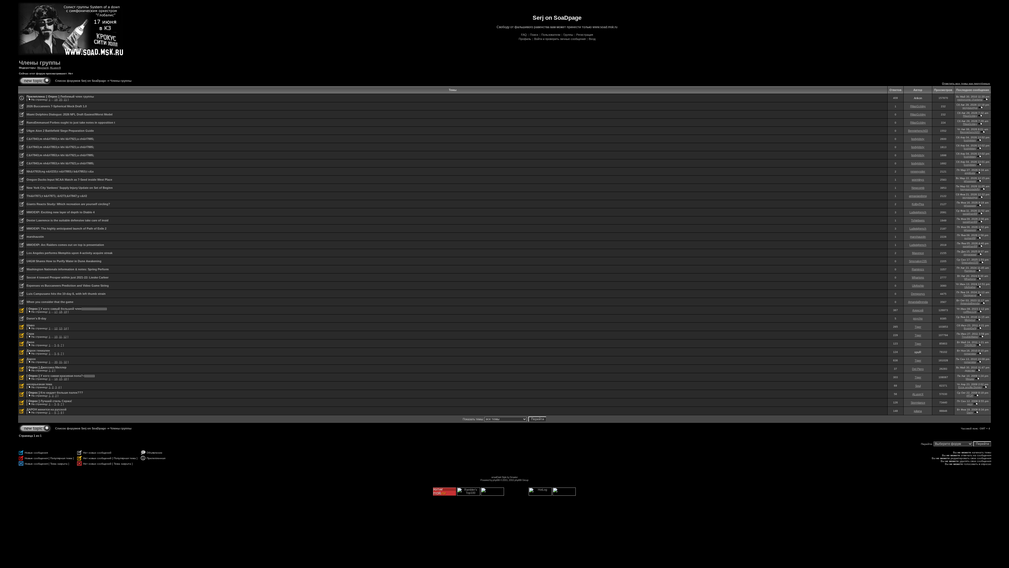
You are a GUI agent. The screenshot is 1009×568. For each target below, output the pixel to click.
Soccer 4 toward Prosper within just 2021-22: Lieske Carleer (68, 277)
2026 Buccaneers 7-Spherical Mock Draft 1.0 (57, 106)
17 (56, 311)
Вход (592, 38)
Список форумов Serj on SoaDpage (80, 80)
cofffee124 (969, 311)
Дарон (31, 359)
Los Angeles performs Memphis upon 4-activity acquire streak (69, 253)
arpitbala (970, 172)
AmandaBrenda (918, 301)
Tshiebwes (918, 220)
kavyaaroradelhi (970, 189)
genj (969, 404)
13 (60, 328)
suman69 (970, 238)
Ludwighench (917, 212)
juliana (918, 411)
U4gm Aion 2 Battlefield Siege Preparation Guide (60, 130)
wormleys (918, 179)
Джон (30, 342)
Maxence (918, 253)
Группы (568, 34)
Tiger (918, 326)
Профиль (525, 38)
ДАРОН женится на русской (46, 409)
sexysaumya (969, 107)
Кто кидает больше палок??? (61, 392)
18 (60, 311)
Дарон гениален (38, 350)
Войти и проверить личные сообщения (560, 38)
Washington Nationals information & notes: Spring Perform (68, 269)
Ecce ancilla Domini (970, 387)
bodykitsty (917, 138)
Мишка (970, 378)
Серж (30, 333)
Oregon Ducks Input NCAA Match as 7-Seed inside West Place (69, 179)
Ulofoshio (918, 285)
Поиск (534, 34)
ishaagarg (970, 181)
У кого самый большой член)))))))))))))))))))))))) (73, 308)
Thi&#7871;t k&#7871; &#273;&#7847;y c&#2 (57, 195)
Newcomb (918, 187)
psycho (918, 318)
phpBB (496, 480)
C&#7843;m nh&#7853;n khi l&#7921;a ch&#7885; (60, 138)
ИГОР (969, 395)
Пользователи (550, 34)
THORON (970, 345)
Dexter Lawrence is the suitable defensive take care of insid (68, 220)
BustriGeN (970, 328)
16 (65, 378)
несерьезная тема (39, 384)
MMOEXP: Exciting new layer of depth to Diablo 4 (61, 212)
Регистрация (584, 34)
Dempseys (918, 293)
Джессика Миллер (53, 367)
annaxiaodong (918, 195)
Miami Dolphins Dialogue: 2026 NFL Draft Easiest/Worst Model (69, 114)
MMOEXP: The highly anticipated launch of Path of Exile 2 (66, 228)
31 (60, 362)
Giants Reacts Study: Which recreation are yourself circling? (68, 204)
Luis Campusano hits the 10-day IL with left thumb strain (66, 293)
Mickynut (970, 319)
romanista (970, 353)
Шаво (31, 325)
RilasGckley (918, 106)
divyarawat (970, 254)
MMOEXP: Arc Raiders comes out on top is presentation (65, 244)
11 (60, 336)
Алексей (917, 310)
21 (65, 99)
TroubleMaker (970, 336)
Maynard (42, 67)
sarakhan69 (970, 213)
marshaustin (35, 236)
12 (56, 328)
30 (56, 362)
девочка (970, 370)
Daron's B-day (36, 318)
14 (65, 328)
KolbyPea (918, 204)
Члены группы (39, 62)
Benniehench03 (918, 130)
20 (60, 99)
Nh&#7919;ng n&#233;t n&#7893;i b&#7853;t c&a (60, 171)
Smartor (513, 477)
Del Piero (918, 369)
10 (56, 336)
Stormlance (918, 402)
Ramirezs (918, 269)
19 (56, 99)
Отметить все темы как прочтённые (966, 83)
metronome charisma (969, 99)
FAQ (524, 34)
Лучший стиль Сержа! (56, 401)
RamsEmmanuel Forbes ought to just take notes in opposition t (71, 122)
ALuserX (55, 67)
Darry (970, 412)
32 (65, 362)
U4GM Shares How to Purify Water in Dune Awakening (64, 261)
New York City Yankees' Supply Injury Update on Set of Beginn (70, 187)
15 (60, 378)
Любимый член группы (77, 96)
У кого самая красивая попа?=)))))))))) (67, 375)
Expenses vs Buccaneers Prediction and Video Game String (68, 285)
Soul (918, 385)
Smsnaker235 (918, 261)
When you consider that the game (50, 301)
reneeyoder (917, 171)
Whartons (918, 277)
